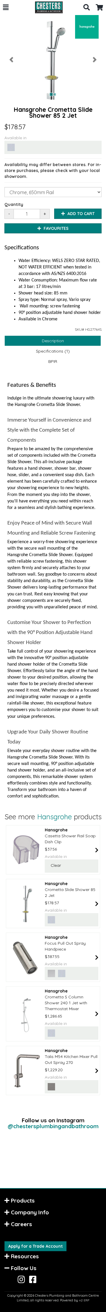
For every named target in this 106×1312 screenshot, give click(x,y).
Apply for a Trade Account (35, 1246)
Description (53, 340)
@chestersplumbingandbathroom (53, 1126)
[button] (5, 7)
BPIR (52, 361)
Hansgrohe (54, 816)
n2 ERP (84, 1300)
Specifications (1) (53, 351)
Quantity (13, 204)
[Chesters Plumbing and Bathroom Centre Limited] (45, 7)
